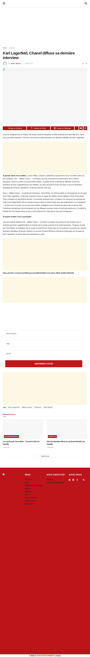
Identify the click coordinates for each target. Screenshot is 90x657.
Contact (50, 479)
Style (27, 482)
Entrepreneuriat (11, 436)
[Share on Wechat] (77, 128)
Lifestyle (12, 48)
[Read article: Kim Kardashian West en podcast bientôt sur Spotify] (67, 429)
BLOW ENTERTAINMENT (44, 656)
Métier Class (27, 407)
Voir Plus (45, 456)
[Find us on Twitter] (77, 480)
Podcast (38, 407)
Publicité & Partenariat (56, 482)
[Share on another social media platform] (85, 128)
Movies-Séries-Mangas (34, 485)
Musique (28, 479)
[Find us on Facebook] (69, 480)
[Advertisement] (45, 26)
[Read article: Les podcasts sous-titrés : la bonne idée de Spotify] (23, 429)
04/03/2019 (29, 63)
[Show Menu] (4, 3)
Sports (27, 488)
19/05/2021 (6, 447)
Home (5, 48)
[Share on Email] (81, 128)
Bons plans (29, 504)
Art (26, 495)
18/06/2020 (50, 447)
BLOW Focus (30, 501)
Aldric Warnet (16, 63)
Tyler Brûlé (48, 407)
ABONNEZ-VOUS (44, 363)
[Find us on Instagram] (73, 480)
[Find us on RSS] (83, 480)
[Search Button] (86, 3)
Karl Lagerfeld (13, 407)
